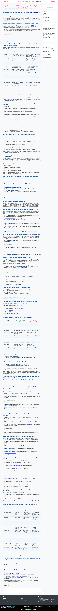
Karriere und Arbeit (46, 16)
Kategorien (19, 1)
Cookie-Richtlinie (40, 598)
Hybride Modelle (9, 188)
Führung (44, 14)
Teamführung (16, 474)
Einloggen (53, 1)
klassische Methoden (35, 12)
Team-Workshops (22, 429)
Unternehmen (34, 16)
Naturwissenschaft (46, 20)
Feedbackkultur (20, 308)
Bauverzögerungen (31, 424)
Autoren (26, 1)
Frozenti (5, 1)
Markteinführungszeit (11, 99)
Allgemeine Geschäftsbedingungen (8, 602)
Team (29, 1)
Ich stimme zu (28, 609)
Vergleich (32, 25)
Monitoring (13, 401)
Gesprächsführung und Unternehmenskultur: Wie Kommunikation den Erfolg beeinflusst (49, 36)
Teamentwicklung (19, 468)
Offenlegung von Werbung (42, 600)
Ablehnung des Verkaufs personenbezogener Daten (45, 601)
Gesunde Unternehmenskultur (10, 453)
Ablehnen (22, 609)
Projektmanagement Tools (17, 465)
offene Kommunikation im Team (15, 565)
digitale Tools (11, 310)
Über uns (32, 1)
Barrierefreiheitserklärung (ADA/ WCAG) (44, 602)
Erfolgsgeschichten (46, 17)
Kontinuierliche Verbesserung (10, 218)
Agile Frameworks (8, 478)
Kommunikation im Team (11, 498)
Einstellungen (35, 609)
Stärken (38, 438)
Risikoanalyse (25, 407)
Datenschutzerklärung (6, 601)
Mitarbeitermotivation (26, 498)
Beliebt (23, 1)
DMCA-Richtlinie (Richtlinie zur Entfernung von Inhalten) (46, 599)
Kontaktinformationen (38, 1)
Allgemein (44, 13)
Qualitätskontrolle (7, 342)
